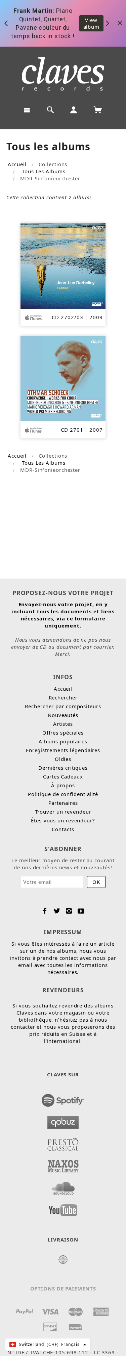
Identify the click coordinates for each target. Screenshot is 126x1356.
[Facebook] (44, 910)
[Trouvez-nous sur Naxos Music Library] (63, 1164)
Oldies (63, 759)
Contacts (63, 829)
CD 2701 (72, 429)
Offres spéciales (63, 732)
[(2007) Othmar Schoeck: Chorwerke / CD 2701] (63, 378)
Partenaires (63, 802)
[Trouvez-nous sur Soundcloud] (63, 1186)
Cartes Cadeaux (63, 776)
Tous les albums (44, 171)
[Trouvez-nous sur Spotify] (63, 1098)
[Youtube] (81, 910)
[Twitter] (56, 910)
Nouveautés (63, 715)
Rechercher (63, 697)
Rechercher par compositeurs (63, 706)
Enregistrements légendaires (63, 750)
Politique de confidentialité (63, 794)
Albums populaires (63, 741)
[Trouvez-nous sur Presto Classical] (63, 1142)
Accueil (17, 164)
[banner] (63, 74)
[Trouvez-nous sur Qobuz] (63, 1120)
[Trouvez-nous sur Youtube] (63, 1208)
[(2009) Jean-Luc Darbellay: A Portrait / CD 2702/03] (63, 265)
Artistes (63, 723)
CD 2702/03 (67, 317)
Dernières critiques (63, 767)
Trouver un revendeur (63, 811)
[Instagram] (69, 910)
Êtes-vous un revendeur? (63, 820)
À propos (63, 785)
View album (91, 23)
